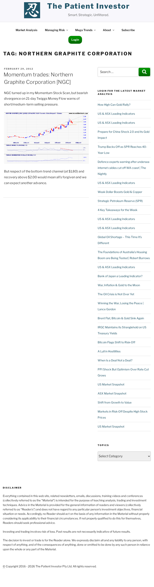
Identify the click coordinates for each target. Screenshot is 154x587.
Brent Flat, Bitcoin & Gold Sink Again (121, 318)
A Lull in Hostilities (109, 351)
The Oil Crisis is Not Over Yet (116, 294)
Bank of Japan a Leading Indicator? (120, 276)
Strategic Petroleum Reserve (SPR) (120, 201)
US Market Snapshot (111, 384)
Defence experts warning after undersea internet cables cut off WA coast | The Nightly (123, 167)
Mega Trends (83, 30)
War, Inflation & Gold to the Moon (119, 285)
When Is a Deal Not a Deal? (115, 360)
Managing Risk (55, 30)
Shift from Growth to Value (115, 402)
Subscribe (128, 30)
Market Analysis (26, 30)
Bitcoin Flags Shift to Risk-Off (116, 342)
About (107, 30)
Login (75, 39)
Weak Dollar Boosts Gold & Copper (120, 192)
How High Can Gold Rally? (114, 104)
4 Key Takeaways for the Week (117, 210)
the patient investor (88, 6)
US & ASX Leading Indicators (116, 113)
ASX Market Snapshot (112, 393)
